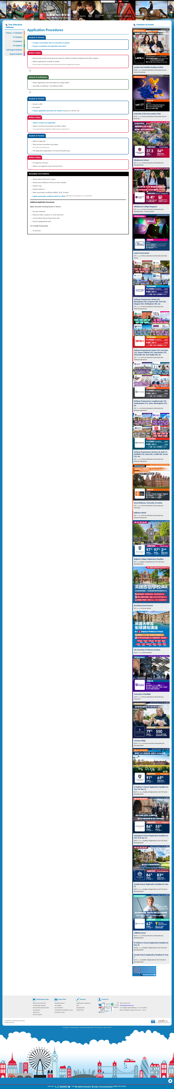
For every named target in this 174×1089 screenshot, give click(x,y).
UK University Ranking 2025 (86, 1027)
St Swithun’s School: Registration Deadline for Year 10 (151, 944)
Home (75, 16)
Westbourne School (141, 160)
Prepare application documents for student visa (49, 111)
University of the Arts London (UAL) (147, 114)
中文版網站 (126, 1)
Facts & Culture (37, 1014)
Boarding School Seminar (143, 606)
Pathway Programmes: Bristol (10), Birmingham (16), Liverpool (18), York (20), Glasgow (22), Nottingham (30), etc (150, 302)
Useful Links (80, 1010)
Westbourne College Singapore (145, 207)
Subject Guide (109, 16)
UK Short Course (60, 1012)
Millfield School (140, 933)
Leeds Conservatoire (141, 253)
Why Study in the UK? (39, 1003)
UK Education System (99, 16)
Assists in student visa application (44, 123)
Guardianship (80, 1008)
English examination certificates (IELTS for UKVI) (49, 196)
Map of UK (36, 1012)
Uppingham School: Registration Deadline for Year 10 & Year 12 (151, 837)
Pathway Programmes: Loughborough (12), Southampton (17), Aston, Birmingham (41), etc (150, 403)
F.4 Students (17, 37)
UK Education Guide (42, 999)
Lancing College (140, 741)
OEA (77, 1005)
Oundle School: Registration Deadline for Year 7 (151, 956)
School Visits (62, 999)
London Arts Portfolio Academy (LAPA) (148, 67)
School (90, 16)
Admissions (118, 16)
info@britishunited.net (127, 1005)
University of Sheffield (142, 694)
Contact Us (127, 16)
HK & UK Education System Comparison (41, 1009)
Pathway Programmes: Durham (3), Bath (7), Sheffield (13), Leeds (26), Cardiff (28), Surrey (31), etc (151, 454)
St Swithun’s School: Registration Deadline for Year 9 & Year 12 (151, 788)
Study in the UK (107, 1027)
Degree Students (16, 54)
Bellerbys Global (140, 513)
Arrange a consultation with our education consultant (51, 43)
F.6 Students (17, 45)
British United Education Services (16, 1020)
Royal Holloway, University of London (148, 503)
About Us (83, 16)
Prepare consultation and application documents (49, 46)
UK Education (66, 1027)
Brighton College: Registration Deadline (149, 559)
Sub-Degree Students (14, 50)
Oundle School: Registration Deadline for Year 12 (151, 885)
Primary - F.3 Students (14, 33)
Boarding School (59, 1003)
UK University (59, 1008)
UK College (58, 1005)
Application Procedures (83, 1003)
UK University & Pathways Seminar (147, 650)
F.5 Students (17, 41)
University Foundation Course (64, 1010)
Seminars (83, 999)
